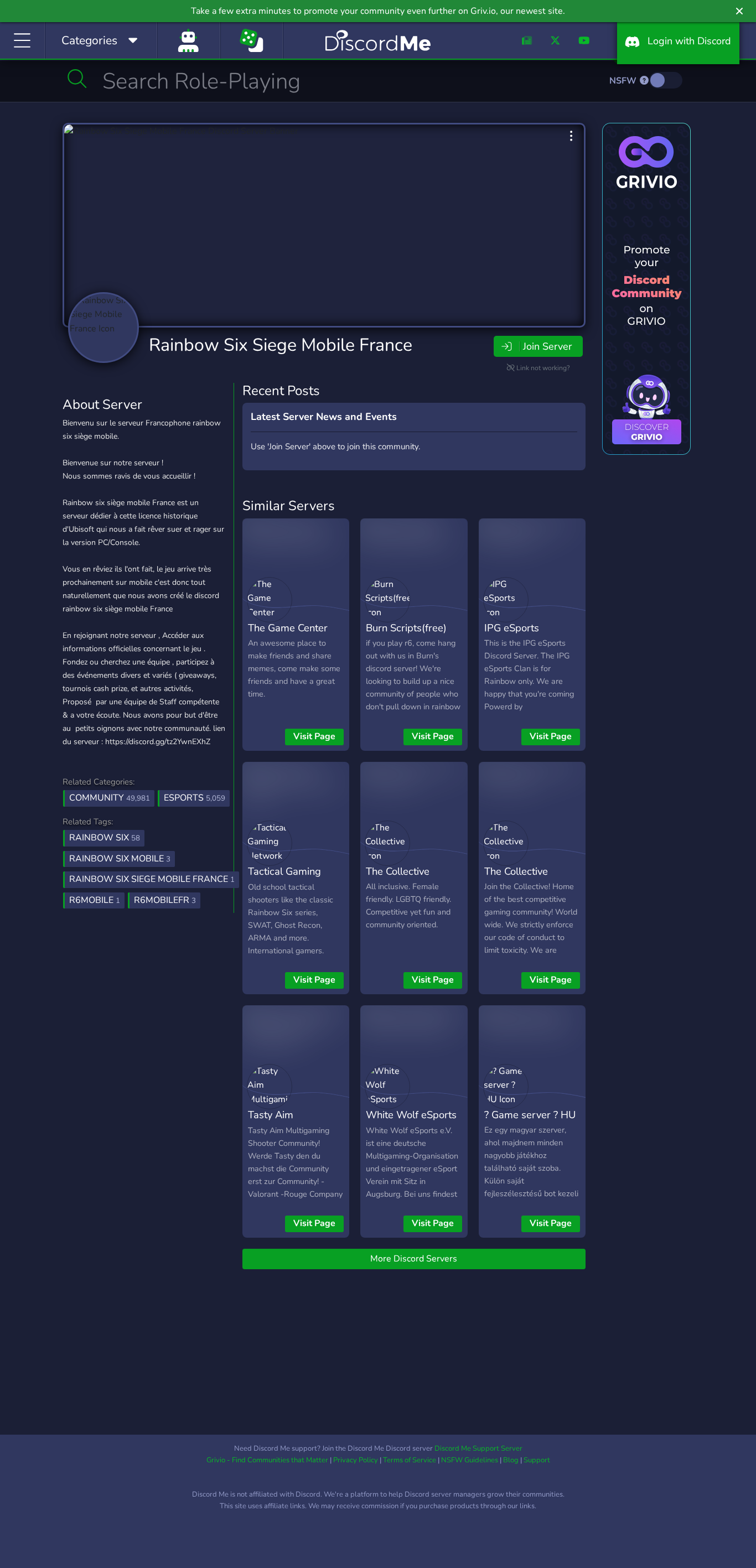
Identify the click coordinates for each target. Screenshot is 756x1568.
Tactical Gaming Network (284, 879)
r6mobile (94, 900)
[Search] (77, 78)
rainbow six (104, 838)
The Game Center (288, 628)
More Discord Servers (413, 1259)
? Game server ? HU (530, 1115)
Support (537, 1460)
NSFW (624, 81)
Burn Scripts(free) (406, 628)
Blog (511, 1460)
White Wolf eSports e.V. (411, 1123)
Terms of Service (409, 1460)
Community (109, 798)
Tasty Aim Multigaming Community (276, 1131)
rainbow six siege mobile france (152, 879)
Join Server (547, 346)
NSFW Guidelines (469, 1460)
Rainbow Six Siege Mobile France (280, 345)
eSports (194, 798)
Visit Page (314, 736)
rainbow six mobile (119, 859)
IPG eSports (511, 628)
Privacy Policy (355, 1460)
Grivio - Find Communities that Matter (267, 1460)
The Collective (397, 871)
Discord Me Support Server (478, 1448)
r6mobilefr (165, 900)
